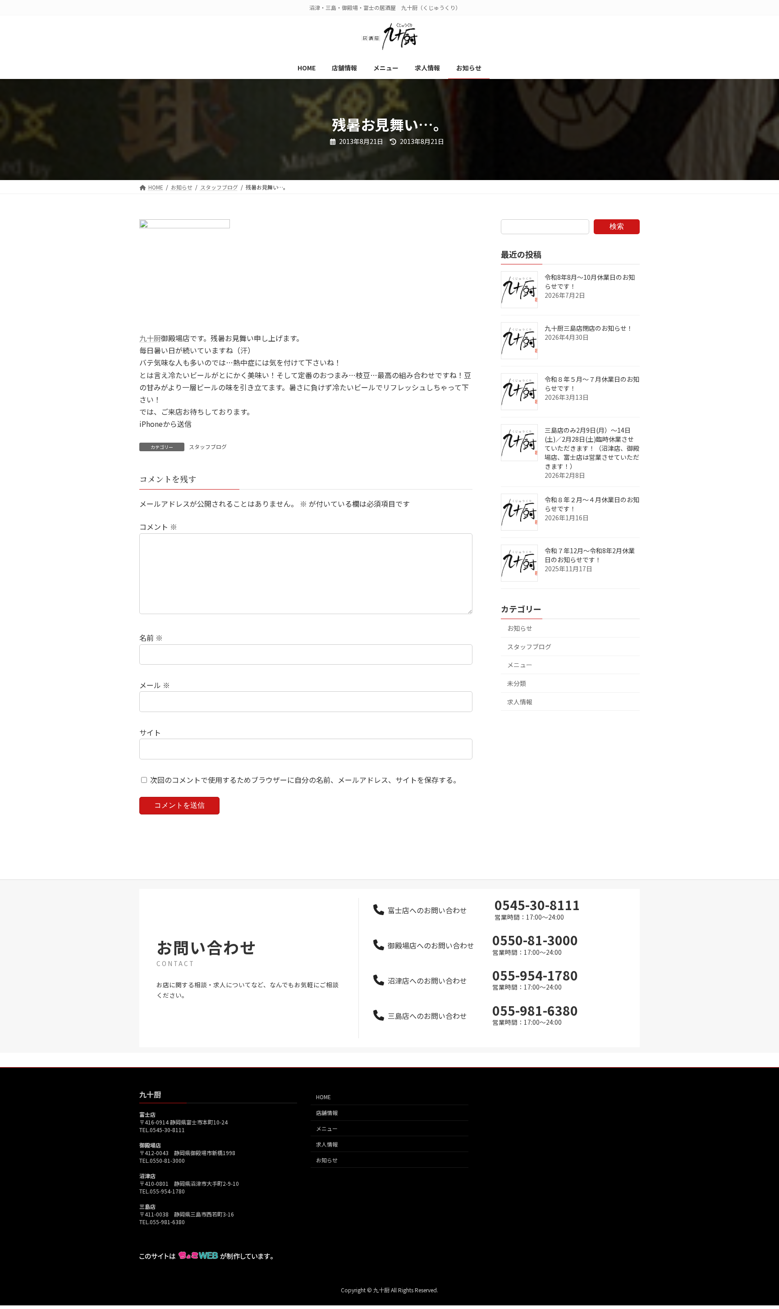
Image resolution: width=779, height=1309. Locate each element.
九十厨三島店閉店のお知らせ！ (589, 328)
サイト (150, 732)
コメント (158, 526)
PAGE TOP (753, 1261)
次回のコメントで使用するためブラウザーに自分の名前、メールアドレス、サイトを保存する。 (305, 779)
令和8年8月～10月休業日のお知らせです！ (590, 282)
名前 (151, 637)
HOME (323, 1097)
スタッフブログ (208, 446)
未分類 (516, 683)
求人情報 (519, 701)
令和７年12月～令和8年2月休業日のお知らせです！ (590, 555)
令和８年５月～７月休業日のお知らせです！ (592, 384)
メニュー (519, 664)
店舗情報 (327, 1113)
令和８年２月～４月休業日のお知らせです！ (592, 504)
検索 (616, 226)
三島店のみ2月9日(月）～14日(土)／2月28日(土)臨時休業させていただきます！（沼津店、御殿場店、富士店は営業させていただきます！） (592, 448)
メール (154, 685)
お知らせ (519, 628)
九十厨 (150, 338)
